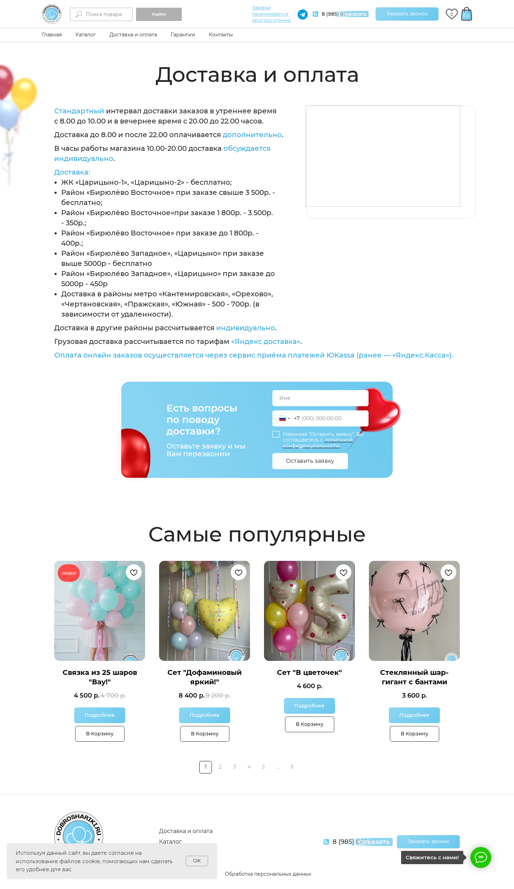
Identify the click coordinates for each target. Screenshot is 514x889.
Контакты (221, 34)
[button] (407, 14)
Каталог (86, 34)
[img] (52, 14)
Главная (52, 34)
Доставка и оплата (133, 34)
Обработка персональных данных (268, 874)
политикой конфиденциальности (318, 443)
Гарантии (183, 34)
